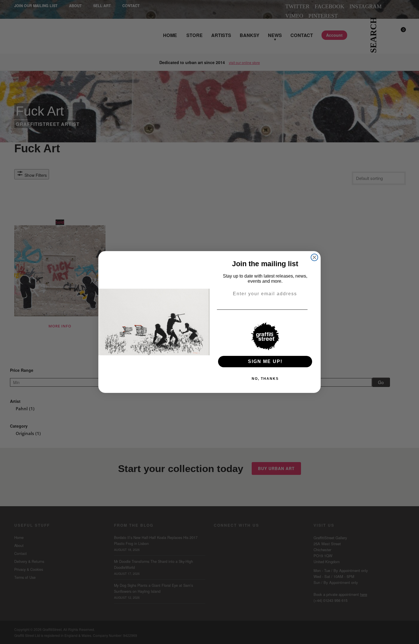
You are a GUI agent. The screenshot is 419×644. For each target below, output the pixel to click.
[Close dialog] (314, 257)
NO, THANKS (265, 379)
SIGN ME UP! (265, 361)
